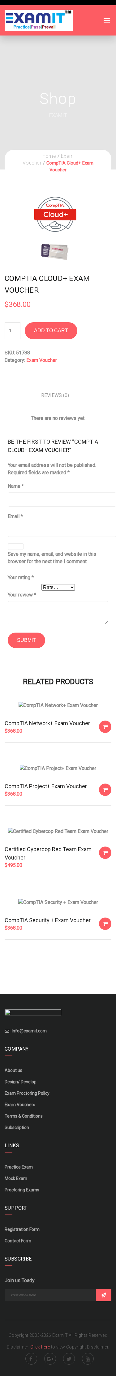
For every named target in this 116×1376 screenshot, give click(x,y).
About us (13, 1070)
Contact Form (18, 1240)
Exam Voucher (41, 360)
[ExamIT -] (39, 20)
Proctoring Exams (22, 1189)
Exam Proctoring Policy (27, 1093)
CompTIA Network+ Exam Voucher (47, 723)
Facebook (31, 1359)
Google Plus (50, 1359)
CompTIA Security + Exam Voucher (48, 920)
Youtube (88, 1359)
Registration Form (22, 1229)
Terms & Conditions (24, 1116)
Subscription (17, 1127)
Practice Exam (19, 1167)
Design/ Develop (21, 1081)
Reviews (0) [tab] (55, 395)
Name (16, 486)
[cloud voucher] (55, 225)
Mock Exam (16, 1178)
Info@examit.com (29, 1030)
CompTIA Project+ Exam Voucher (46, 786)
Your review (22, 595)
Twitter (69, 1359)
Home (49, 156)
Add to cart (51, 330)
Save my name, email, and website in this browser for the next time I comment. (52, 557)
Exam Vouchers (20, 1104)
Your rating (21, 577)
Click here (40, 1347)
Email (15, 516)
